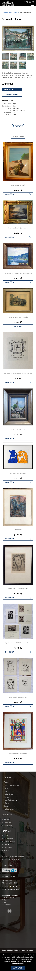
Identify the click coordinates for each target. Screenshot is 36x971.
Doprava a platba (9, 841)
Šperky (6, 782)
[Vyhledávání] (33, 1)
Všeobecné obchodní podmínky (14, 856)
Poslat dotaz (12, 95)
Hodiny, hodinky (9, 809)
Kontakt (18, 326)
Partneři (6, 844)
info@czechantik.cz (11, 889)
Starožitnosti (6, 12)
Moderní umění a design (11, 785)
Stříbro (6, 788)
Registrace (7, 822)
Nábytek (6, 803)
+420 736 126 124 (10, 886)
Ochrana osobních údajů (12, 859)
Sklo (5, 791)
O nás (6, 835)
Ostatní (6, 806)
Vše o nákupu (8, 838)
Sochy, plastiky (8, 794)
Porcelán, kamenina (10, 800)
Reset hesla (8, 825)
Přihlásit (6, 819)
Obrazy (15, 12)
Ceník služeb (8, 847)
